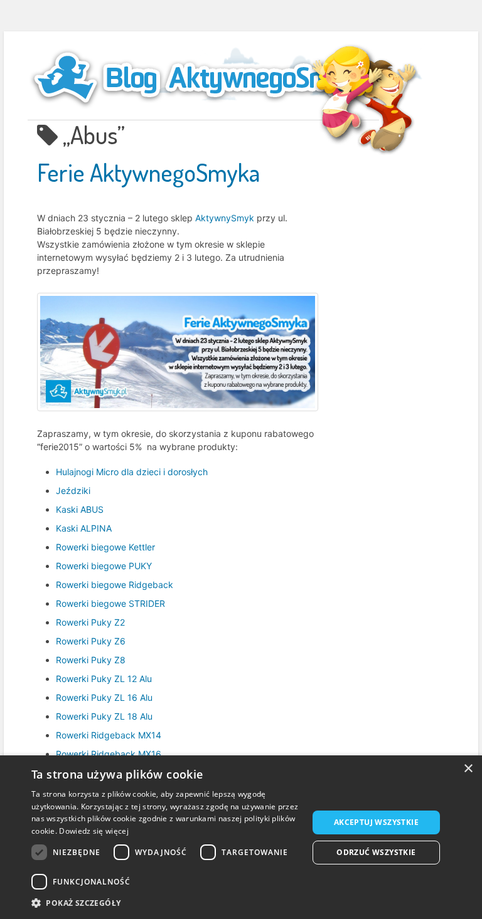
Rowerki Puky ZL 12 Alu (104, 678)
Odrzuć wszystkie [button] (375, 852)
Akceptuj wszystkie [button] (376, 822)
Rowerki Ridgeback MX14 (108, 735)
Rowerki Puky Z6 (91, 641)
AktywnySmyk (224, 218)
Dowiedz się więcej (93, 831)
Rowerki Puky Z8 (91, 659)
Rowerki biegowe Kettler (105, 547)
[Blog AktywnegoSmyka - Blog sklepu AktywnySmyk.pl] (203, 77)
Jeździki (73, 490)
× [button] (468, 769)
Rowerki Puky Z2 (90, 622)
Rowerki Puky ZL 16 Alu (104, 697)
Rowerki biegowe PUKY (104, 565)
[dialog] (241, 837)
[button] (165, 903)
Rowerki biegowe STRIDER (110, 603)
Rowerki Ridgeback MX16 (108, 753)
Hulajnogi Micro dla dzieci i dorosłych (132, 471)
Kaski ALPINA (84, 528)
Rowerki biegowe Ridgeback (114, 584)
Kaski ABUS (80, 509)
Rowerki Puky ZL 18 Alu (104, 716)
